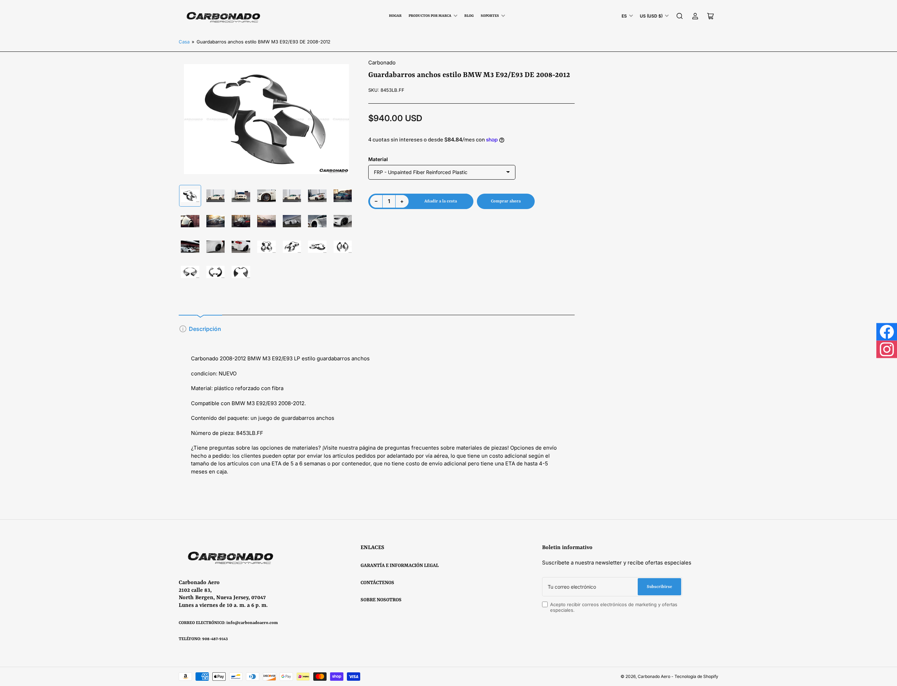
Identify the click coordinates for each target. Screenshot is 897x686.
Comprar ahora (506, 201)
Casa (184, 41)
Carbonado (382, 62)
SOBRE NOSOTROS (381, 600)
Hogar (395, 16)
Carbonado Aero (654, 676)
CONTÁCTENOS (377, 582)
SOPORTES (490, 16)
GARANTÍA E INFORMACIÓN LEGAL (400, 565)
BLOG (469, 16)
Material (378, 159)
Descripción (205, 328)
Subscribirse (659, 586)
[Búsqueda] (679, 16)
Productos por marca (430, 16)
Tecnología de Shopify (696, 676)
